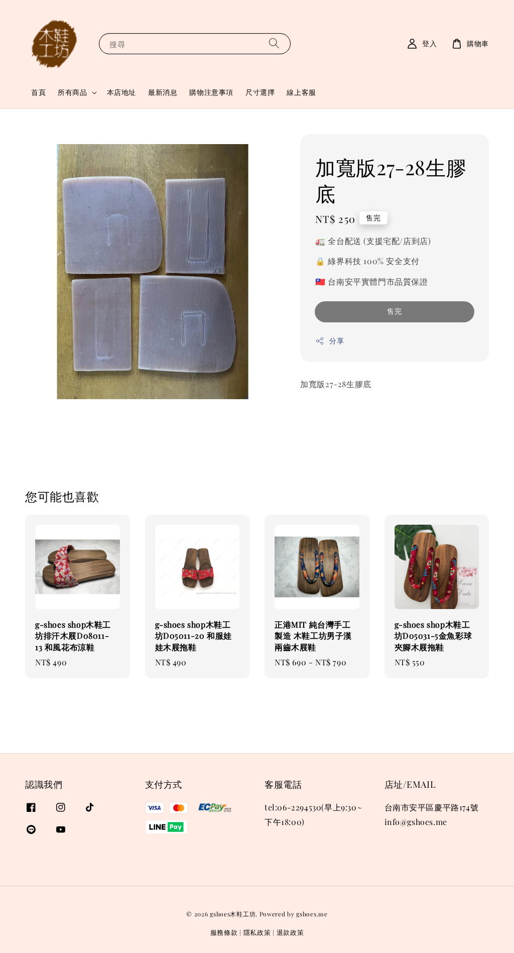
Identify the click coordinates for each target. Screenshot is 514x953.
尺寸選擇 (260, 92)
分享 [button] (336, 340)
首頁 (38, 92)
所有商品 (72, 92)
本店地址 (121, 92)
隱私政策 (257, 932)
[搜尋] (274, 43)
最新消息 (162, 92)
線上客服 (301, 92)
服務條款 (224, 932)
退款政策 (290, 932)
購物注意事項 (211, 92)
